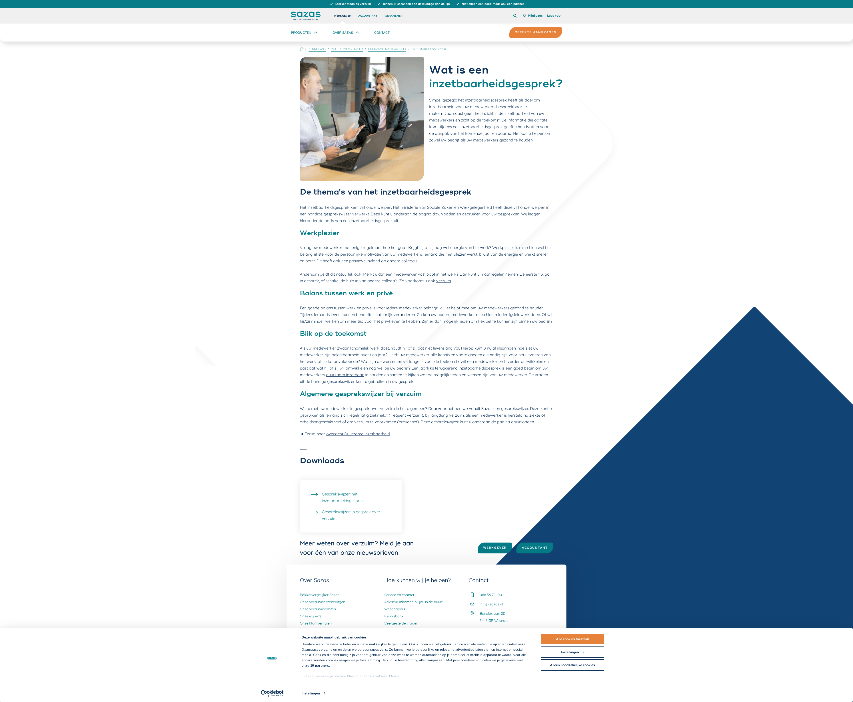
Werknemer (394, 15)
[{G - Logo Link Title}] (306, 16)
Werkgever (342, 15)
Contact (382, 32)
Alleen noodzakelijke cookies (572, 665)
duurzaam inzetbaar (345, 374)
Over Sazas (343, 32)
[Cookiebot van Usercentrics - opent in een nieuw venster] (272, 693)
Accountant (367, 15)
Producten (301, 32)
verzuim (443, 280)
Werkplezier (503, 247)
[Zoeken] (515, 16)
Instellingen (311, 693)
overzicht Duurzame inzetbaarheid (358, 433)
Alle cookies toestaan (572, 639)
